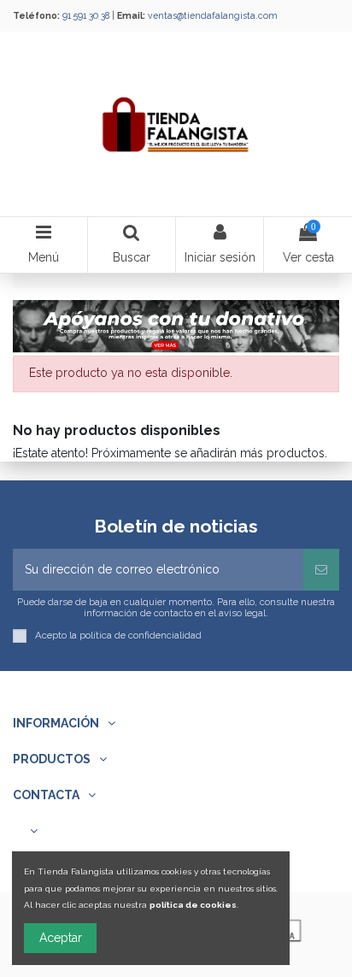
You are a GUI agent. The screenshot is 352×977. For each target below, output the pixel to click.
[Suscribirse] (321, 570)
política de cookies (193, 904)
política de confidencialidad (140, 635)
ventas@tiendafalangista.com (213, 15)
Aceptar (60, 938)
